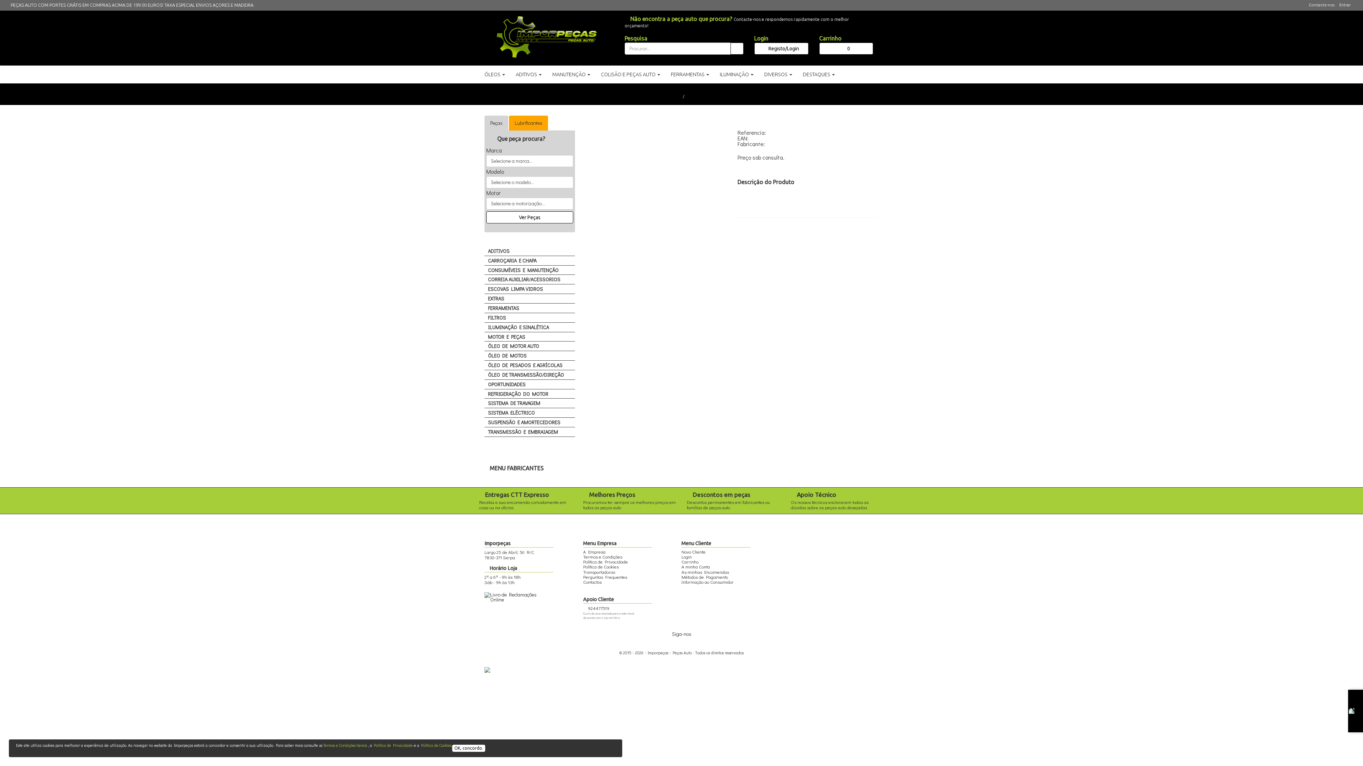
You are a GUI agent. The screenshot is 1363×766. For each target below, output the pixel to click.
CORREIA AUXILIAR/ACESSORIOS (524, 279)
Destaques (817, 74)
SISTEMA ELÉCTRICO (511, 412)
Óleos (493, 74)
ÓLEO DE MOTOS (507, 355)
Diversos (776, 74)
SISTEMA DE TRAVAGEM (514, 403)
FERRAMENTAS (503, 308)
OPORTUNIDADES (507, 384)
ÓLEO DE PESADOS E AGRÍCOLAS (525, 365)
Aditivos (527, 74)
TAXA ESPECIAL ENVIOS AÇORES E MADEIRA (208, 4)
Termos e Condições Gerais (345, 745)
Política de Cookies (436, 745)
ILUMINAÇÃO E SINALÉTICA (518, 327)
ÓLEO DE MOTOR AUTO (513, 346)
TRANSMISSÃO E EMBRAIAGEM (523, 431)
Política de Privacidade (393, 745)
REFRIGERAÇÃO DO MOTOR (518, 393)
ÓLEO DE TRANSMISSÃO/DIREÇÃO (526, 374)
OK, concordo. (468, 748)
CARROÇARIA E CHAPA (512, 260)
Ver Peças (530, 217)
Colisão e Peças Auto (629, 74)
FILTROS (497, 317)
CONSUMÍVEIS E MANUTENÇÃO (523, 270)
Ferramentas (688, 74)
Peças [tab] (496, 123)
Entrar (1345, 4)
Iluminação (735, 74)
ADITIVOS (499, 251)
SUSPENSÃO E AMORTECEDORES (524, 422)
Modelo (495, 171)
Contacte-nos (1322, 4)
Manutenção (569, 74)
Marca (494, 150)
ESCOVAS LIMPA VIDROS (515, 288)
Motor (493, 193)
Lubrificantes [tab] (528, 123)
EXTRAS (496, 298)
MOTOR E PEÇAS (506, 336)
